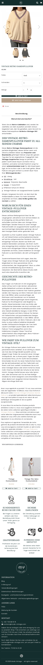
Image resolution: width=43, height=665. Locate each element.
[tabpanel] (16, 53)
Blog (3, 581)
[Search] (37, 3)
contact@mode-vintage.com (15, 624)
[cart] (41, 3)
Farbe (4, 75)
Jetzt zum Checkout (22, 100)
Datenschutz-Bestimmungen (13, 592)
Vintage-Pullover (30, 429)
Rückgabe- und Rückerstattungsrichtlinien (17, 595)
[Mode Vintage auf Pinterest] (22, 657)
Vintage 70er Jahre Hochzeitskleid (31, 480)
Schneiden (5, 82)
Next (39, 26)
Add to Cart (12, 488)
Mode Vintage (16, 661)
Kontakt (4, 614)
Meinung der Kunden (9, 610)
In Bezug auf (6, 585)
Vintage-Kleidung (7, 412)
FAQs (3, 607)
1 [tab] (20, 60)
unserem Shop (9, 630)
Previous (4, 26)
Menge (4, 90)
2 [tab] (23, 60)
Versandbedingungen (10, 588)
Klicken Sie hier (15, 640)
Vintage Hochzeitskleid (11, 480)
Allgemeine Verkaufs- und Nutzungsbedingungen (20, 599)
